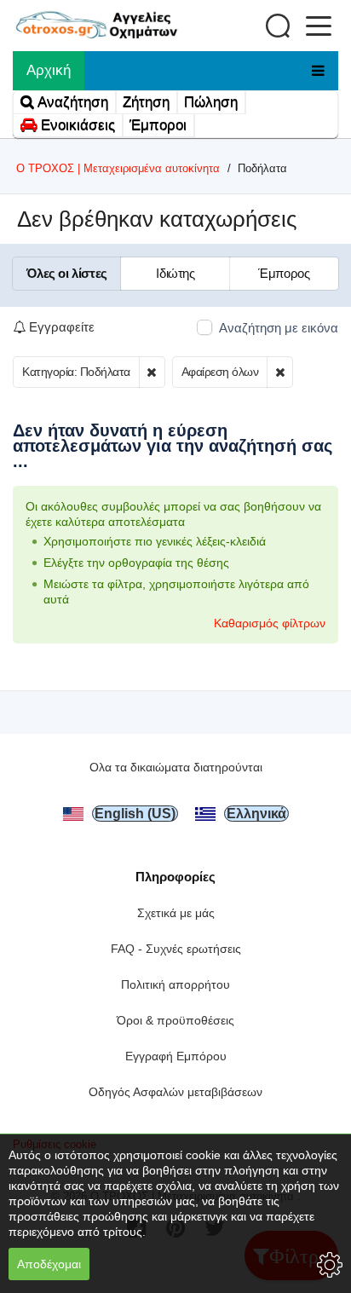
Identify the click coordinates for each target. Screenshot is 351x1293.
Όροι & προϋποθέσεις (175, 1020)
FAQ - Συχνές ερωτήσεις (176, 948)
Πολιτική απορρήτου (175, 984)
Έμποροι (158, 125)
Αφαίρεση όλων (220, 371)
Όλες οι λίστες (66, 273)
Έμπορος (283, 273)
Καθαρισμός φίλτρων (269, 623)
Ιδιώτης (175, 273)
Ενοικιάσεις (76, 125)
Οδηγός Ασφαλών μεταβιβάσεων (175, 1092)
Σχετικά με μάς (176, 913)
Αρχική (48, 70)
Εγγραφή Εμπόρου (176, 1056)
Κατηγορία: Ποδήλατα (76, 371)
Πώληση (211, 102)
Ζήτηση (146, 102)
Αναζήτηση (71, 102)
